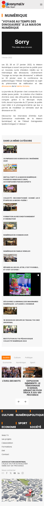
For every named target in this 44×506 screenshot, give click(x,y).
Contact (5, 454)
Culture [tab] (17, 357)
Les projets (6, 439)
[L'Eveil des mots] (11, 381)
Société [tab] (6, 357)
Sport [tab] (32, 362)
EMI (3, 450)
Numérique (16, 15)
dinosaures (6, 86)
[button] (41, 4)
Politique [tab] (28, 357)
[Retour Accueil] (13, 4)
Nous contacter (9, 470)
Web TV (5, 435)
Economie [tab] (7, 362)
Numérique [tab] (21, 362)
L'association (7, 443)
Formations (7, 446)
